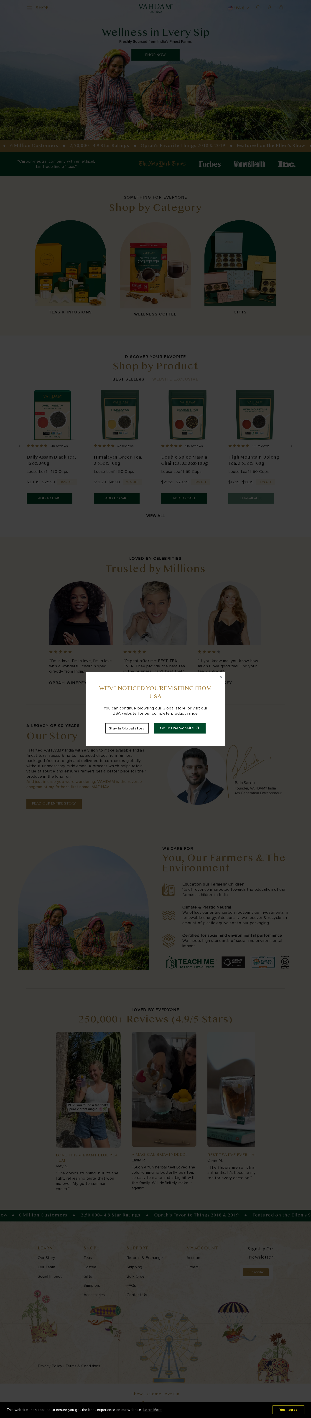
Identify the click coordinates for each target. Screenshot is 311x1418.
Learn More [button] (152, 1410)
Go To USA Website (177, 728)
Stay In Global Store (127, 728)
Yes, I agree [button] (288, 1410)
